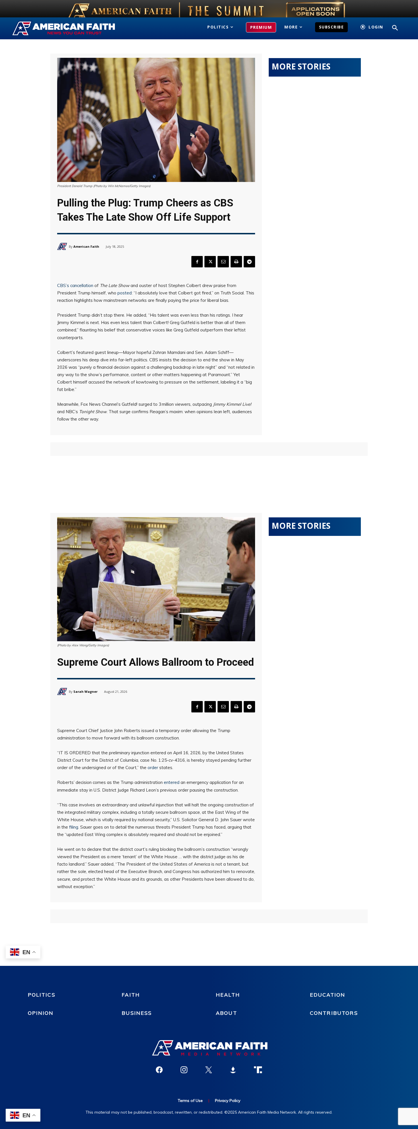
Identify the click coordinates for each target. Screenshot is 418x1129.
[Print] (236, 261)
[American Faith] (63, 246)
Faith (131, 994)
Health (228, 994)
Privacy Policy (227, 1100)
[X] (210, 261)
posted (124, 293)
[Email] (223, 261)
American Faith (86, 246)
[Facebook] (197, 261)
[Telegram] (249, 261)
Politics (41, 994)
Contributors (334, 1013)
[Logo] (72, 28)
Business (137, 1013)
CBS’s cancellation (75, 285)
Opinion (41, 1013)
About (226, 1013)
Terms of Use (190, 1100)
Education (327, 994)
